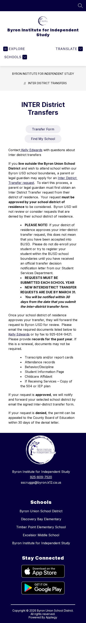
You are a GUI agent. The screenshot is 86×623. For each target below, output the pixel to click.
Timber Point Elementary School (41, 527)
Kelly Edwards (31, 150)
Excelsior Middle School (41, 535)
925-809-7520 (41, 477)
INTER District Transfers (47, 83)
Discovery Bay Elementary (41, 519)
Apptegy (51, 617)
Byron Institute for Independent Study (43, 73)
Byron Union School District (41, 511)
